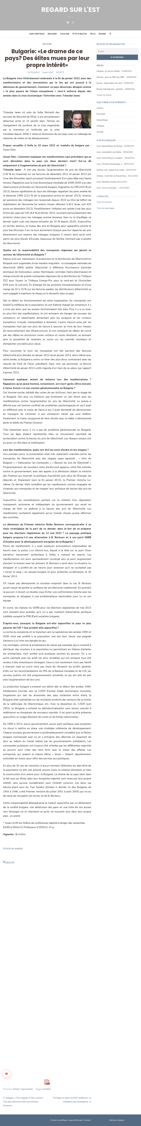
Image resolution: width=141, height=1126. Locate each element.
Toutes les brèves (104, 95)
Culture (100, 108)
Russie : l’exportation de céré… (110, 83)
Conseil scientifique (58, 1120)
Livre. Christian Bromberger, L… (110, 164)
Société (47, 1089)
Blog (51, 827)
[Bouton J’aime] (6, 1073)
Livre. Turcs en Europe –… (108, 188)
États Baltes (80, 34)
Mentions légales (116, 1120)
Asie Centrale (36, 34)
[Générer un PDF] (47, 1082)
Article (16, 1089)
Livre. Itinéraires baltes (106, 182)
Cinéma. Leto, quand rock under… (111, 170)
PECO (93, 34)
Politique (100, 126)
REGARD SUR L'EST (70, 9)
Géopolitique (102, 120)
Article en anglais (13, 848)
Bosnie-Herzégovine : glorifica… (110, 89)
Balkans (52, 34)
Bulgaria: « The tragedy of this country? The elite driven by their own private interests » (23, 1102)
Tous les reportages (105, 208)
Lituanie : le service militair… (109, 71)
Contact (87, 1120)
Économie (101, 114)
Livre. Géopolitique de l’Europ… (110, 146)
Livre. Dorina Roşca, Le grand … (110, 158)
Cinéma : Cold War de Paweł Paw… (112, 176)
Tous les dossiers (104, 202)
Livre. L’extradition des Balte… (109, 152)
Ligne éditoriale (75, 1120)
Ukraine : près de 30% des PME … (111, 77)
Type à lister (27, 1089)
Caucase (64, 34)
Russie (102, 34)
